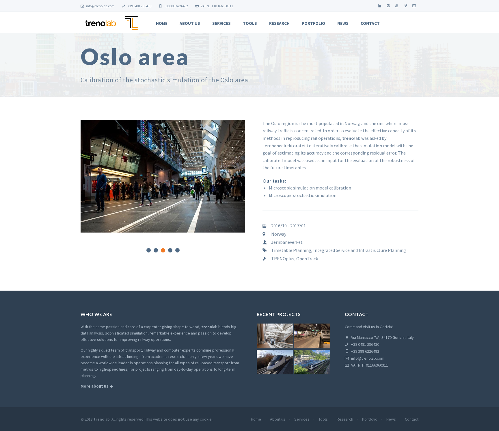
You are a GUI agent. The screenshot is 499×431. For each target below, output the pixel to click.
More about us (94, 386)
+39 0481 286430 (139, 6)
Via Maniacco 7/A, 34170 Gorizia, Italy (382, 337)
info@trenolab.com (100, 6)
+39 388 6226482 (175, 6)
